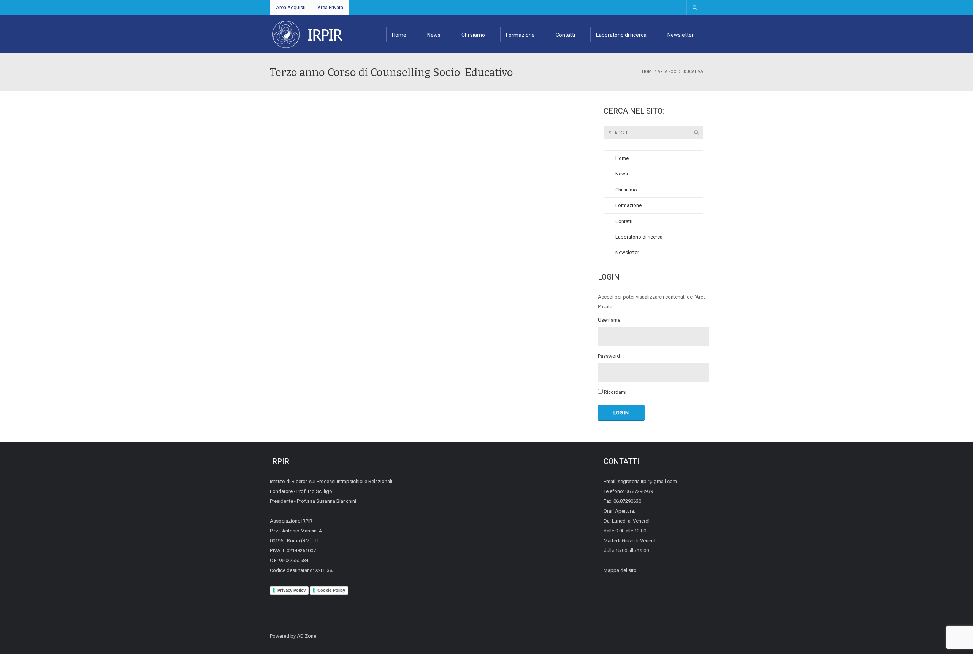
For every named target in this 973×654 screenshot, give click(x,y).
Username (609, 320)
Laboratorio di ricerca (621, 35)
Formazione (520, 35)
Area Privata (330, 7)
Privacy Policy (291, 590)
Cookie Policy (331, 590)
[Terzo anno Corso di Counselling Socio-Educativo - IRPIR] (307, 34)
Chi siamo (473, 35)
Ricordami (614, 392)
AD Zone (306, 636)
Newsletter (680, 35)
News (434, 35)
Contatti (565, 35)
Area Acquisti (291, 7)
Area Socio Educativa (680, 71)
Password (609, 356)
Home (399, 35)
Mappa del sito (620, 570)
